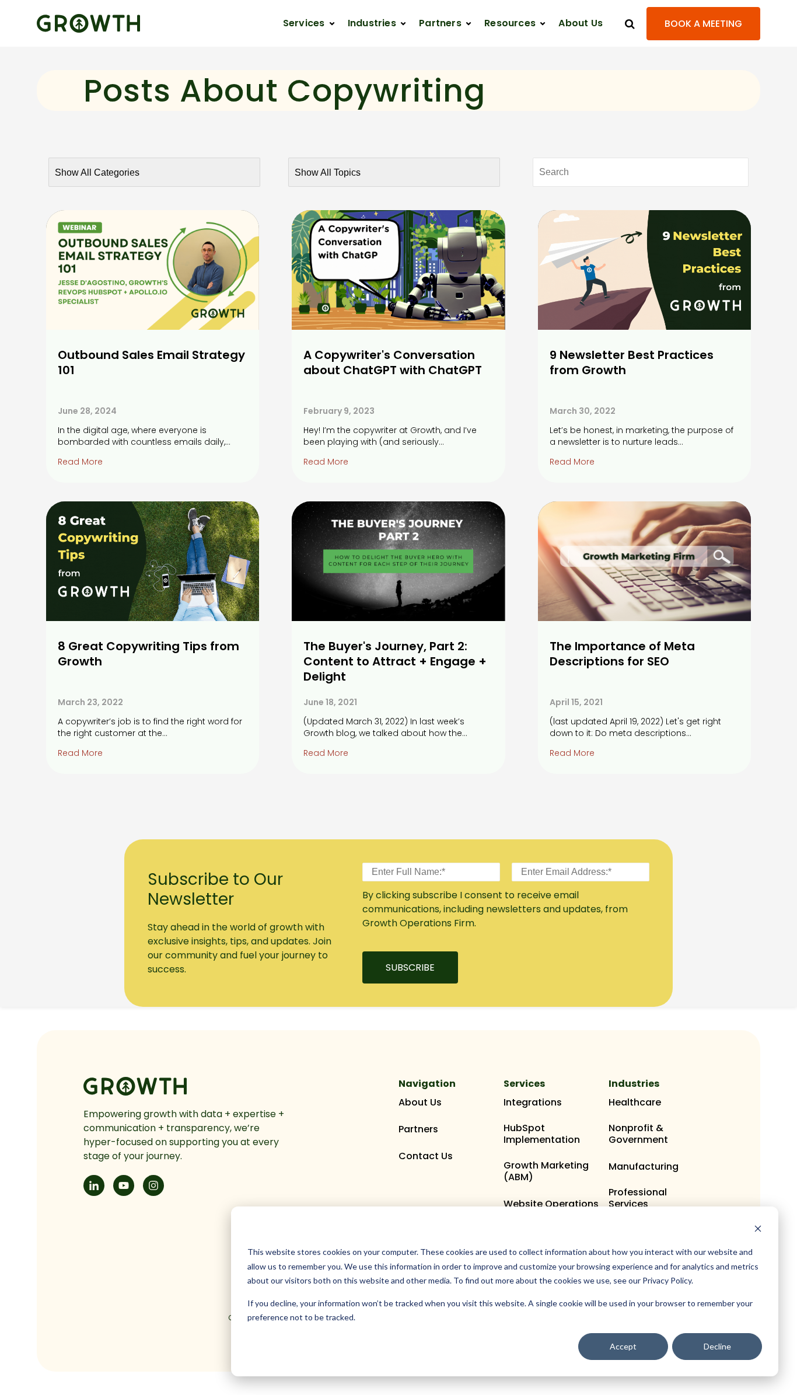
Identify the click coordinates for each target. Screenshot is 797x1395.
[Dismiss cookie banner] (758, 1230)
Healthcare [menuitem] (635, 1102)
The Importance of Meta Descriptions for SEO (622, 653)
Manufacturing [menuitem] (644, 1167)
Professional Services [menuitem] (638, 1198)
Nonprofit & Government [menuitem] (638, 1134)
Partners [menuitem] (418, 1129)
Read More (80, 462)
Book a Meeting (703, 23)
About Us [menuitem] (420, 1102)
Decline (717, 1346)
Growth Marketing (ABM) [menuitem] (546, 1171)
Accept (623, 1346)
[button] (309, 23)
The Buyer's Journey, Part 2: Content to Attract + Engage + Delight (395, 661)
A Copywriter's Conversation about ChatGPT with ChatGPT (392, 362)
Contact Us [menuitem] (425, 1156)
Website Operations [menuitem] (551, 1204)
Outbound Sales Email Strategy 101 (151, 362)
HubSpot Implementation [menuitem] (542, 1134)
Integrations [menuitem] (533, 1102)
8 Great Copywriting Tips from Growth (148, 653)
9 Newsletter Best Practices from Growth (632, 362)
